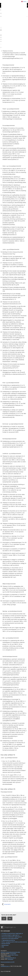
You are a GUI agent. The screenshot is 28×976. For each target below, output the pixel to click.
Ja (4, 918)
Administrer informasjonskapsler (10, 938)
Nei (10, 918)
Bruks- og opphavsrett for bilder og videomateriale (14, 942)
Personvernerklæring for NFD (7, 962)
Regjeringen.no (10, 927)
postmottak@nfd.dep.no (10, 957)
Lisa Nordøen (13, 953)
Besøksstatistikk (6, 943)
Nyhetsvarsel (5, 945)
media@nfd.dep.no (5, 966)
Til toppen (15, 910)
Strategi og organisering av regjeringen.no (12, 933)
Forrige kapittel (7, 904)
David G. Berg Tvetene (12, 955)
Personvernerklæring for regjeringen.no (12, 936)
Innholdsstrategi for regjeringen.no (10, 935)
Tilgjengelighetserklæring (8, 940)
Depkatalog (10, 959)
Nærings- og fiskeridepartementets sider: (10, 952)
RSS (3, 947)
